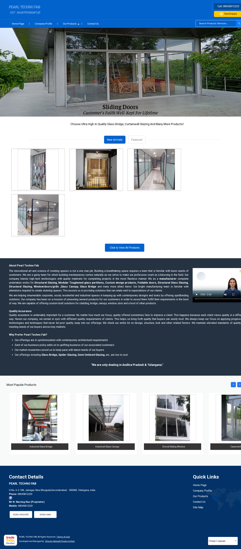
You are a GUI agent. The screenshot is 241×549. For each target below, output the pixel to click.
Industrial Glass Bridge (41, 446)
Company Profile (43, 23)
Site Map (198, 507)
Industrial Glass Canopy (107, 446)
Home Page (18, 23)
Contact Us (93, 23)
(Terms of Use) (63, 537)
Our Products (70, 23)
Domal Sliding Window (173, 446)
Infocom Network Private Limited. (60, 541)
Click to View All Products (125, 247)
